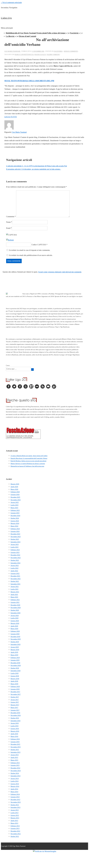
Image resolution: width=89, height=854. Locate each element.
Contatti (33, 36)
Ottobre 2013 (15, 805)
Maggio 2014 (15, 786)
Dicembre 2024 (15, 515)
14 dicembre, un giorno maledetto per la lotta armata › (33, 169)
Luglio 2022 (14, 568)
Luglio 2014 (14, 781)
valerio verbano (53, 54)
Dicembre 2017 (15, 692)
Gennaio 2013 (15, 828)
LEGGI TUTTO (10, 117)
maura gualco (40, 54)
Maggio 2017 (15, 705)
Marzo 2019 (14, 655)
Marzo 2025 (14, 508)
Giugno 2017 (15, 702)
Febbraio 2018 (15, 686)
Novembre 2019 (16, 639)
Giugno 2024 (15, 521)
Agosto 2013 (15, 810)
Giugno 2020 (15, 621)
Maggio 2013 (15, 818)
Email (8, 228)
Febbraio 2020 (15, 631)
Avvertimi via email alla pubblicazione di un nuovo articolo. (30, 255)
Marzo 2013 (14, 823)
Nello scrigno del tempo (56, 33)
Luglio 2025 (14, 505)
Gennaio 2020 (15, 634)
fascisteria (58, 51)
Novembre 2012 (16, 834)
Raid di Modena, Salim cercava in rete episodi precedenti (28, 461)
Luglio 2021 (14, 589)
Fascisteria (74, 33)
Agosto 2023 (15, 544)
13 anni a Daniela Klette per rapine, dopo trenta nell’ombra (29, 456)
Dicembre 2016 (15, 713)
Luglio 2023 (14, 547)
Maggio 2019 (15, 649)
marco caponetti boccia (24, 54)
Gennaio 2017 (15, 710)
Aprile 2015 (14, 757)
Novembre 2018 (16, 665)
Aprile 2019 (14, 652)
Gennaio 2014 (15, 797)
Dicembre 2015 (15, 744)
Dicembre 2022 (15, 555)
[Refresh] (10, 240)
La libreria (10, 36)
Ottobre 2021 (15, 581)
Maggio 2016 (15, 731)
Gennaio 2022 (15, 573)
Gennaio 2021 (15, 602)
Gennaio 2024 (15, 531)
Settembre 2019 (15, 644)
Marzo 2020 (14, 628)
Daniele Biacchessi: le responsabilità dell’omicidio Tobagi (29, 458)
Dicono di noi (24, 36)
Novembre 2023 (16, 536)
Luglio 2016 (14, 726)
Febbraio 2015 (15, 763)
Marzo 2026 (14, 489)
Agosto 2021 (15, 586)
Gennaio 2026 (15, 494)
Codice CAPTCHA (39, 245)
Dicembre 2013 (15, 799)
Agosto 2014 (15, 778)
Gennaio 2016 (15, 742)
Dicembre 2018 (15, 663)
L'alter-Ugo (6, 18)
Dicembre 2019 (15, 636)
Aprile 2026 (14, 487)
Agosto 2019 (15, 647)
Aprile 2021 (14, 594)
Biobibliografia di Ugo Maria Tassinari (21, 33)
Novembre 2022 (16, 557)
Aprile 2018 (14, 681)
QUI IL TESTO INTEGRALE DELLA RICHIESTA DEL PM (29, 81)
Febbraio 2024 (15, 529)
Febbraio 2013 (15, 826)
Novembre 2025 (16, 500)
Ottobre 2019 (15, 642)
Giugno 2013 (15, 815)
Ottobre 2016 (15, 718)
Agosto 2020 (15, 615)
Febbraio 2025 (15, 510)
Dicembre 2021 (15, 576)
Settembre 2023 (15, 542)
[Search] (32, 369)
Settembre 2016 (15, 721)
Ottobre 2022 (15, 560)
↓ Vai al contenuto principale (11, 2)
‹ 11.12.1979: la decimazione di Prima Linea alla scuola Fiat (36, 166)
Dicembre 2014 (15, 768)
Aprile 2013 (14, 820)
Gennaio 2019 (15, 660)
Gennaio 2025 (15, 513)
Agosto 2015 (15, 755)
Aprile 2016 (14, 734)
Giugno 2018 (15, 676)
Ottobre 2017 (15, 697)
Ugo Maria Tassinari (19, 132)
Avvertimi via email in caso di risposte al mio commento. (29, 250)
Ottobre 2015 (15, 749)
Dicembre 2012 (15, 831)
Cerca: (8, 365)
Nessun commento (71, 51)
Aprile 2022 (14, 571)
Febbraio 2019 (15, 657)
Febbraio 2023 (15, 550)
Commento (11, 217)
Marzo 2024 (14, 526)
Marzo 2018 (14, 684)
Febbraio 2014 (15, 794)
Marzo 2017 (14, 707)
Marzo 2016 (14, 736)
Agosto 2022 (15, 565)
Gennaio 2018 (15, 689)
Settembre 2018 (15, 671)
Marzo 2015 (14, 760)
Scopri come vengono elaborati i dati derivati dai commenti (59, 272)
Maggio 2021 (15, 592)
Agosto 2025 (15, 502)
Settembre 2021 (15, 584)
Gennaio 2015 (15, 765)
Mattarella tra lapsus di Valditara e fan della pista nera (27, 466)
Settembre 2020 (15, 613)
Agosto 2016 (15, 723)
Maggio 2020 (15, 623)
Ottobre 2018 (15, 668)
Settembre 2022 (15, 563)
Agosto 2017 (15, 700)
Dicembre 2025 (15, 497)
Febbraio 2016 (15, 739)
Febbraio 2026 (15, 492)
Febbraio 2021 (15, 600)
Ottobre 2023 (15, 539)
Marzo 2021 (14, 597)
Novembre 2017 (16, 694)
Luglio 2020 (14, 618)
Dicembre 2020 (15, 605)
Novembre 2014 (16, 770)
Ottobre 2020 (15, 610)
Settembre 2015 (15, 752)
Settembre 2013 (15, 807)
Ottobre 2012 (15, 836)
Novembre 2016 (16, 715)
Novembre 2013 (16, 802)
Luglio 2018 (14, 673)
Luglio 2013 (14, 813)
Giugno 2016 (15, 728)
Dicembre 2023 (15, 534)
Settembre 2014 (15, 776)
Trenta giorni (41, 33)
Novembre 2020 (16, 607)
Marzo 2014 (14, 792)
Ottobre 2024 (15, 518)
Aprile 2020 (14, 626)
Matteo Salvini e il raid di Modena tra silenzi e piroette (28, 463)
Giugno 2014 (15, 784)
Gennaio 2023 (15, 552)
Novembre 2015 (16, 747)
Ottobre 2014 (15, 773)
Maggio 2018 (15, 678)
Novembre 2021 (16, 579)
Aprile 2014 (14, 789)
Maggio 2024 (15, 523)
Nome (8, 222)
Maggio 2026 (15, 484)
